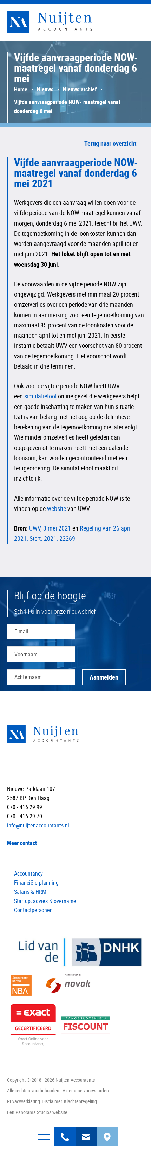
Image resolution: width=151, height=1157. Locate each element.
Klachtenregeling (80, 1101)
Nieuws (45, 89)
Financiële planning (36, 882)
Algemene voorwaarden (86, 1090)
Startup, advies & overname (45, 901)
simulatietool (40, 396)
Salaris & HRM (30, 892)
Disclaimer (52, 1101)
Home (20, 89)
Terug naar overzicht (110, 143)
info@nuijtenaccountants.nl (86, 1132)
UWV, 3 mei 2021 (50, 528)
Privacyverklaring (23, 1101)
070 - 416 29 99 (65, 1132)
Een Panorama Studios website (37, 1112)
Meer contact (22, 843)
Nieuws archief (80, 89)
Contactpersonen (33, 910)
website (56, 508)
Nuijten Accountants (63, 22)
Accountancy (28, 873)
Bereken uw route (107, 1132)
